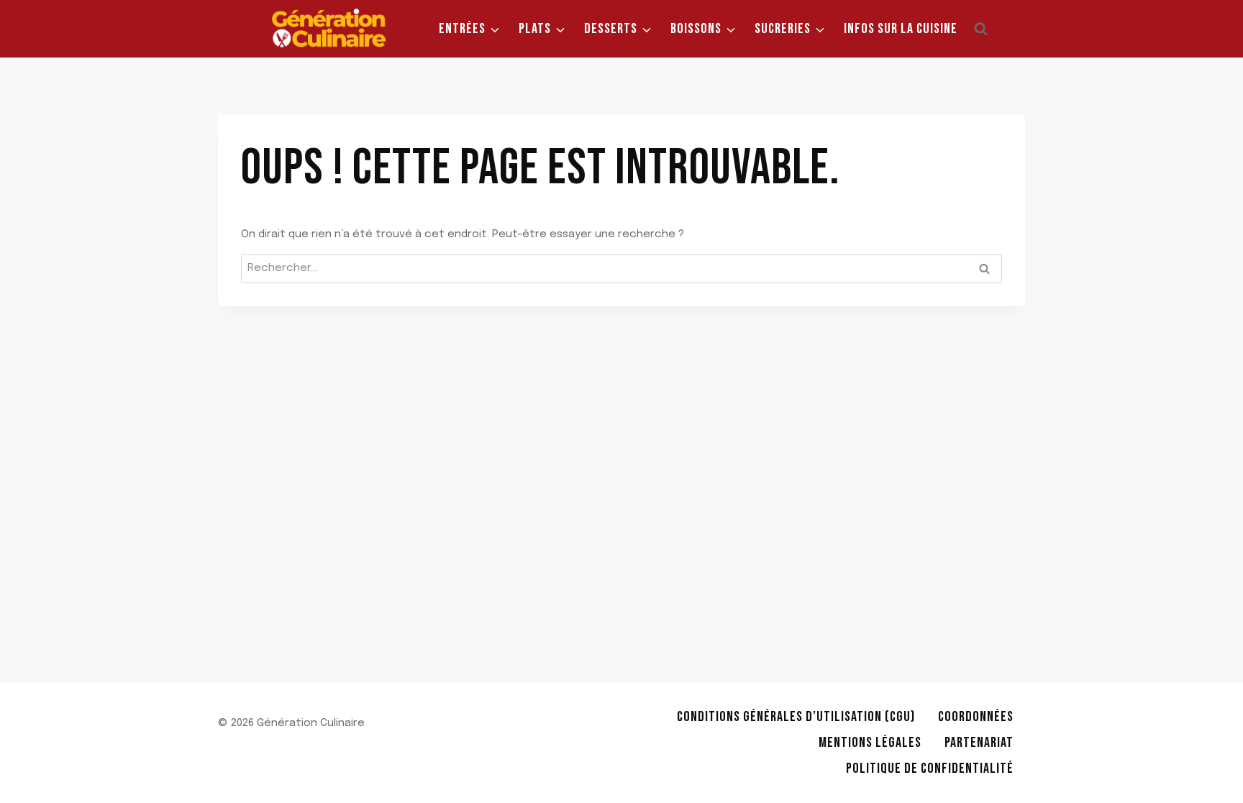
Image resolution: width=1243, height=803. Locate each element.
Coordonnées (976, 716)
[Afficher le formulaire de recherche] (980, 28)
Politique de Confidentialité (930, 768)
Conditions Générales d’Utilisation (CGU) (796, 716)
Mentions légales (870, 742)
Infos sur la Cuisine (900, 28)
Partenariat (979, 742)
